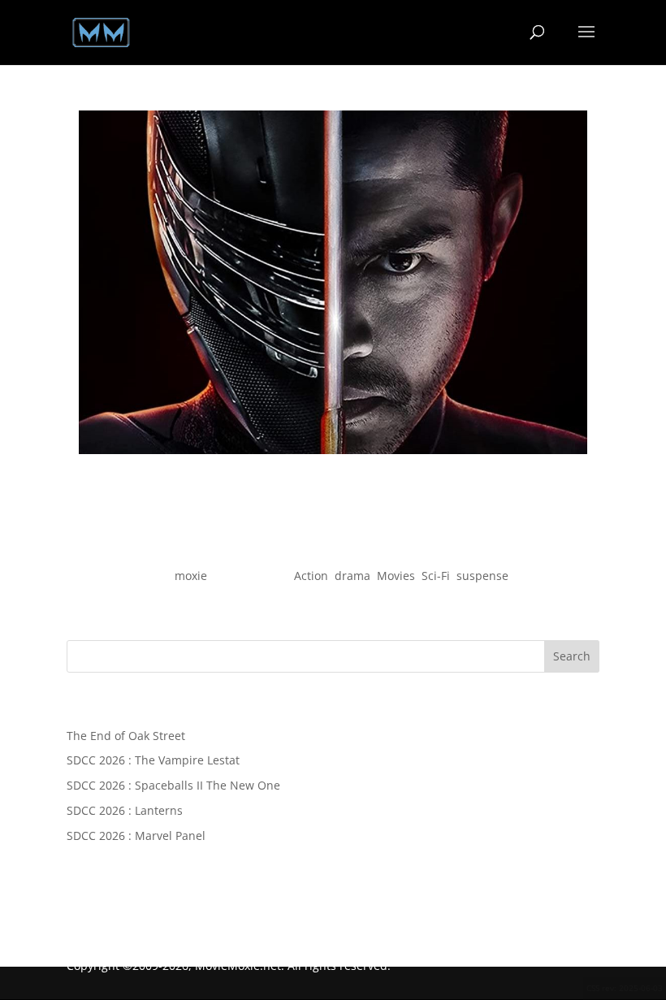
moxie (191, 575)
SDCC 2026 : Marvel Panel (136, 835)
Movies (396, 575)
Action (311, 575)
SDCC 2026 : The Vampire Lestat (153, 760)
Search (571, 656)
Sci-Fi (436, 575)
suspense (482, 575)
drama (352, 575)
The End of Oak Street (126, 735)
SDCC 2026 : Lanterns (125, 810)
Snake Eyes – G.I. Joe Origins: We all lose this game (333, 546)
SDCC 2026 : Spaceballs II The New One (173, 785)
